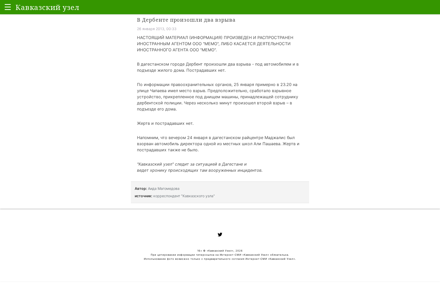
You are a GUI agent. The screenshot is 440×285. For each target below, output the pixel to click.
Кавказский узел (155, 164)
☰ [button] (7, 7)
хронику (158, 170)
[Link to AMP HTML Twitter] (220, 235)
